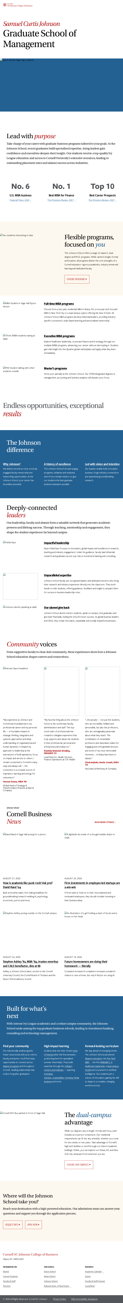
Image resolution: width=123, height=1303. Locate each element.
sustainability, (58, 1077)
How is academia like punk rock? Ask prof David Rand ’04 (27, 885)
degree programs (11, 1066)
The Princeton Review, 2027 (60, 200)
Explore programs (76, 279)
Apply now (32, 1225)
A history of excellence (57, 464)
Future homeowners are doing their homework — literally (86, 963)
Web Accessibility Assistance (84, 1299)
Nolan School (49, 1276)
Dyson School (50, 1271)
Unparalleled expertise (57, 575)
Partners (6, 1286)
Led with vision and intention (102, 464)
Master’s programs (55, 368)
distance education (93, 1058)
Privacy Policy (59, 1299)
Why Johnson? (11, 464)
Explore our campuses (78, 1165)
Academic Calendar (93, 1271)
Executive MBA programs (59, 336)
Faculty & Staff (9, 1281)
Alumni (6, 1271)
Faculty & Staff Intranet (95, 1281)
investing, (69, 1077)
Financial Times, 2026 (19, 200)
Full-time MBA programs (59, 303)
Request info (11, 1225)
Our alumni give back (56, 607)
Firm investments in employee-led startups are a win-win (92, 885)
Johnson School (51, 1281)
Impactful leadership (56, 542)
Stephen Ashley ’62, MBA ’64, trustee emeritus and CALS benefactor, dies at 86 (30, 963)
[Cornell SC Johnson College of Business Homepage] (61, 1255)
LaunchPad (90, 1286)
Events (88, 1276)
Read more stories (104, 822)
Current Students (10, 1276)
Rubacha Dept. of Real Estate (56, 1286)
